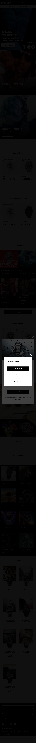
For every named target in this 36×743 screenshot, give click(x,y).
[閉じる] (31, 355)
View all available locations (18, 382)
